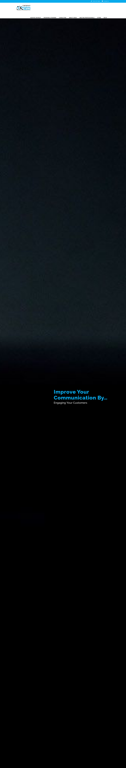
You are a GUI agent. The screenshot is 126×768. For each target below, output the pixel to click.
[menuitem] (95, 1)
